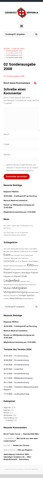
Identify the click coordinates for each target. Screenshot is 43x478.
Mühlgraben (19, 288)
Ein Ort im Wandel (32, 251)
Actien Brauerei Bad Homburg (15, 249)
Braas (8, 251)
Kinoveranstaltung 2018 (30, 269)
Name (7, 134)
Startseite (7, 48)
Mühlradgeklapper (33, 292)
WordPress (35, 469)
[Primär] (21, 26)
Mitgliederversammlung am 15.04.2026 (20, 212)
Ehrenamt (17, 251)
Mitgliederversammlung (11, 285)
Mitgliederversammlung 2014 (27, 285)
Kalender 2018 (13, 266)
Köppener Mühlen (11, 192)
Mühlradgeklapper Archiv (14, 51)
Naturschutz (14, 295)
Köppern (16, 272)
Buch (11, 251)
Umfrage (6, 298)
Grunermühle (9, 261)
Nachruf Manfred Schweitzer (16, 201)
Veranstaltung (15, 298)
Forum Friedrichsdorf (27, 255)
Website (7, 155)
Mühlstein (7, 295)
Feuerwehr (17, 255)
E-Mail (6, 144)
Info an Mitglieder (33, 261)
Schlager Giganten (26, 295)
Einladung (23, 251)
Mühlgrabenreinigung (15, 292)
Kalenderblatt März (31, 434)
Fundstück (7, 258)
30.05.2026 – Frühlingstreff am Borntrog (20, 196)
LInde (24, 276)
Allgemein (7, 408)
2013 (5, 249)
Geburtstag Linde (16, 258)
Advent (27, 249)
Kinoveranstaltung (16, 269)
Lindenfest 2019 (25, 281)
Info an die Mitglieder (21, 261)
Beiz (5, 251)
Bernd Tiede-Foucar (12, 434)
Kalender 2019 (22, 266)
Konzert (8, 272)
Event (7, 255)
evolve (6, 469)
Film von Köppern (25, 450)
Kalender (6, 266)
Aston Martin (33, 249)
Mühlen (8, 288)
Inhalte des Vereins (18, 48)
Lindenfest (11, 281)
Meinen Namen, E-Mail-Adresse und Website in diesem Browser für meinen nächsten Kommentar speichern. (22, 168)
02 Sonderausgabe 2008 (14, 76)
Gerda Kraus (25, 258)
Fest (12, 255)
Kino (30, 265)
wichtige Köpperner (27, 298)
